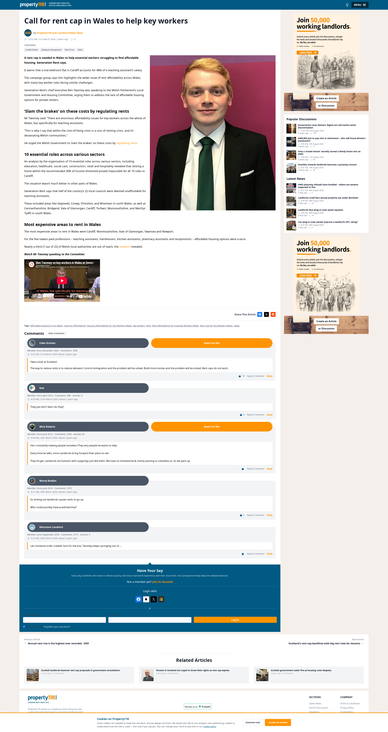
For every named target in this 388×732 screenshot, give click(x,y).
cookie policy (209, 726)
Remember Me (33, 626)
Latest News (315, 703)
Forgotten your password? (57, 626)
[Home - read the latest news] (181, 5)
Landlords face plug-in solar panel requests (320, 210)
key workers (139, 325)
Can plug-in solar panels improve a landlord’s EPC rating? (328, 222)
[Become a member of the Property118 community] (326, 51)
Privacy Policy (347, 707)
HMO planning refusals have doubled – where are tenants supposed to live (328, 186)
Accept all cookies (278, 722)
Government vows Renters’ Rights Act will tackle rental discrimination (327, 126)
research (124, 246)
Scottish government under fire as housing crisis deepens (301, 670)
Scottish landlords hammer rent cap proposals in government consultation (80, 670)
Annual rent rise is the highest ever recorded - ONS (58, 643)
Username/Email (31, 614)
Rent (148, 325)
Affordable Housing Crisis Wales (46, 325)
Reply (270, 376)
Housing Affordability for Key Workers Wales (109, 325)
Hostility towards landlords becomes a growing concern (327, 164)
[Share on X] (266, 314)
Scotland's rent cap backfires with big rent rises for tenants (324, 643)
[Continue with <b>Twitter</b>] (154, 599)
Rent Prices (69, 49)
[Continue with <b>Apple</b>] (146, 599)
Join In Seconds (162, 582)
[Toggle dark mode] (347, 5)
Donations (314, 711)
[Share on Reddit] (273, 314)
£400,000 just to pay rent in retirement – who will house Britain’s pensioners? (332, 139)
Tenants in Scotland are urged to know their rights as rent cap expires (192, 670)
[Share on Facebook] (259, 314)
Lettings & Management (51, 49)
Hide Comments (56, 333)
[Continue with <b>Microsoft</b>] (161, 599)
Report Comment (255, 376)
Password (113, 614)
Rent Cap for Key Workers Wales (216, 325)
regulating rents (126, 143)
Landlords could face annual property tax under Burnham (328, 197)
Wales (80, 49)
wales (237, 325)
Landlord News (31, 49)
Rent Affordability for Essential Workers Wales (175, 325)
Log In (235, 619)
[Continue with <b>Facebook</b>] (138, 599)
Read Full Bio (212, 343)
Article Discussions (318, 707)
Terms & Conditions (350, 703)
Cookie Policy (346, 711)
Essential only (253, 722)
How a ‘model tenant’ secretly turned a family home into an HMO (329, 152)
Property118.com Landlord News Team (60, 33)
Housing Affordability (75, 325)
